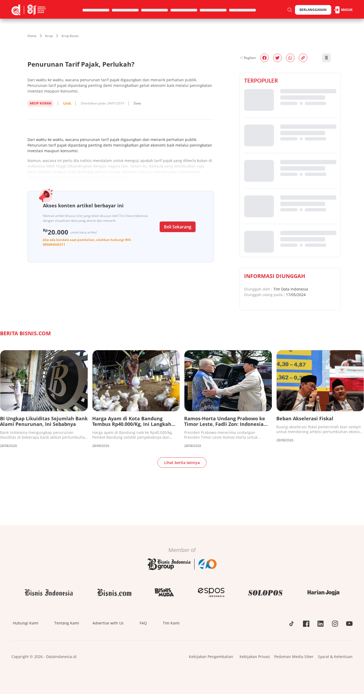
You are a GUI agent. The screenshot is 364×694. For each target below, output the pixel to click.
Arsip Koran (70, 36)
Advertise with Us (108, 623)
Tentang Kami (66, 623)
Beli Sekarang (177, 227)
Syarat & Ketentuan (335, 656)
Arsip (49, 36)
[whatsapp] (290, 58)
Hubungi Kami (25, 623)
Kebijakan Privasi (255, 656)
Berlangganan (313, 9)
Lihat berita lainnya (182, 462)
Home (32, 36)
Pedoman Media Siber (294, 656)
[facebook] (264, 58)
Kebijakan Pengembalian (211, 656)
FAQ (143, 623)
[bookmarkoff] (326, 58)
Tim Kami (171, 623)
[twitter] (277, 58)
